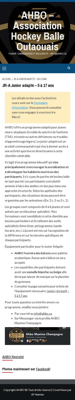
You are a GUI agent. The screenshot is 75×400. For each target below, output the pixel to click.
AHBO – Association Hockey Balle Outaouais (37, 30)
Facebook (43, 369)
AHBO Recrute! (13, 356)
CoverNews (60, 389)
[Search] (69, 68)
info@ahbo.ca (43, 313)
